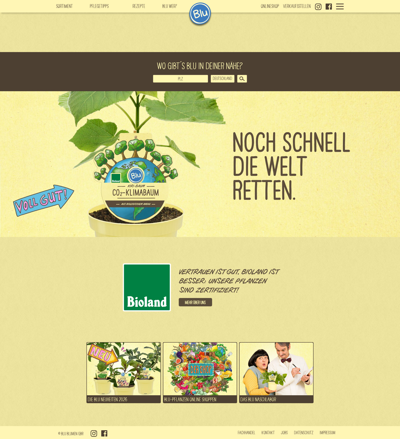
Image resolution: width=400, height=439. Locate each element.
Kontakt (268, 432)
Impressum (327, 432)
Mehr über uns (195, 302)
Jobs (284, 432)
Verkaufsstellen (297, 6)
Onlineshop (270, 6)
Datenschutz (304, 432)
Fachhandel (246, 432)
